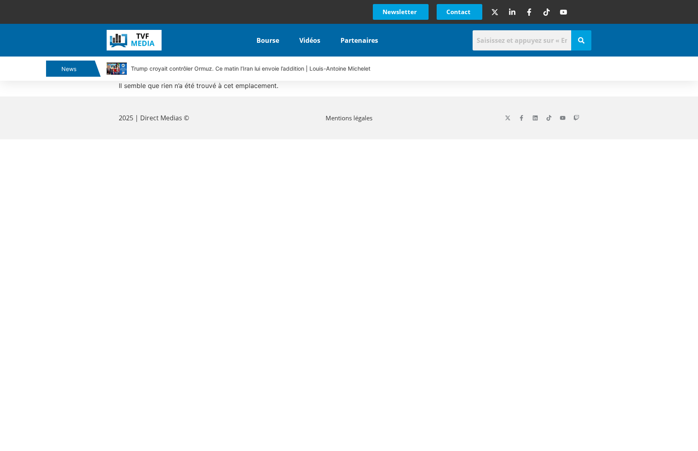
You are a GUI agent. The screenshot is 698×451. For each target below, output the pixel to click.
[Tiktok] (549, 118)
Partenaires (359, 40)
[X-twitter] (508, 118)
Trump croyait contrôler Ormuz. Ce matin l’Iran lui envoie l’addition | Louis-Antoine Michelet (250, 68)
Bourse (267, 40)
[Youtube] (563, 118)
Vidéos (309, 40)
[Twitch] (576, 118)
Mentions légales (349, 118)
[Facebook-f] (521, 118)
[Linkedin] (535, 118)
